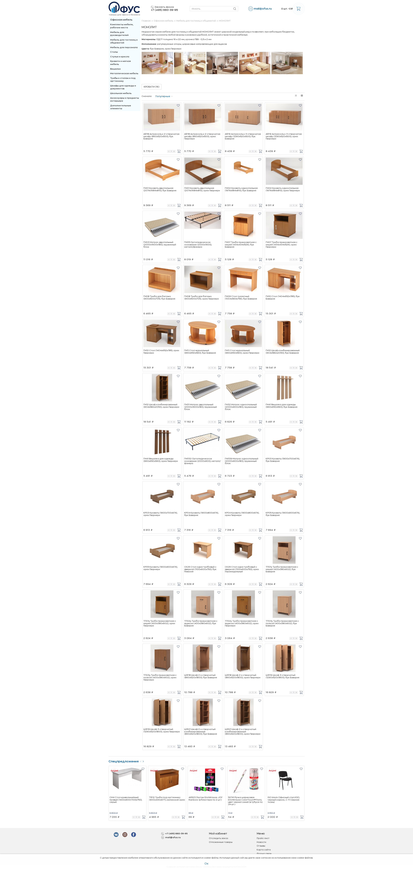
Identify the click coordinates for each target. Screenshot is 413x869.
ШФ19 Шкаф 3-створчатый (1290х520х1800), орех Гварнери (161, 730)
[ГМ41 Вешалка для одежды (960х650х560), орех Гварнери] (162, 442)
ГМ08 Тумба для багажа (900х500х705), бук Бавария (159, 297)
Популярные (162, 96)
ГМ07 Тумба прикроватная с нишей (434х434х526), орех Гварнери (281, 244)
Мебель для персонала (124, 47)
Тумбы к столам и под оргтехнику (123, 79)
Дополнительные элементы (120, 107)
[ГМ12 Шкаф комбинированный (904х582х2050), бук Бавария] (284, 334)
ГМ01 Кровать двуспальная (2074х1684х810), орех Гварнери (202, 189)
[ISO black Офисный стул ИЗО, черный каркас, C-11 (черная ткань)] (285, 781)
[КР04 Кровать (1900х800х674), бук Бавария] (202, 496)
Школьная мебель (120, 93)
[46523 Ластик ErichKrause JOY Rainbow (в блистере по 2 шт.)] (206, 781)
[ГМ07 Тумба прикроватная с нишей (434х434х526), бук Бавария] (243, 226)
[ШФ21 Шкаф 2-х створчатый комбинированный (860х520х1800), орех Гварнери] (243, 713)
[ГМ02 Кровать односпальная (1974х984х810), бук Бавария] (243, 171)
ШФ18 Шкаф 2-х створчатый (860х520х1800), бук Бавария (200, 676)
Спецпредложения (124, 761)
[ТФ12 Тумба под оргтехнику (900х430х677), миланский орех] (167, 781)
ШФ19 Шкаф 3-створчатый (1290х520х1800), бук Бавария (282, 676)
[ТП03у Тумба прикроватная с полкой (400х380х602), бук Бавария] (284, 604)
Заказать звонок (164, 7)
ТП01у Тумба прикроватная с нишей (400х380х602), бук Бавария (282, 569)
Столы (114, 52)
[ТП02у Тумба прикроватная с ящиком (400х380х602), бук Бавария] (202, 604)
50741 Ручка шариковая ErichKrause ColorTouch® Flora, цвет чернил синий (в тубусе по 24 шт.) (245, 800)
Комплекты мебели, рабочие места (121, 26)
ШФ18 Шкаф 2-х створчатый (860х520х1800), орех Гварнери (242, 676)
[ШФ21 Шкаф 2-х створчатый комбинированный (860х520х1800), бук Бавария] (202, 713)
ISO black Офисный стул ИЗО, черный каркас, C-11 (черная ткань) (284, 799)
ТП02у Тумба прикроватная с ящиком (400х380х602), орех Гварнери (241, 623)
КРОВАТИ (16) (151, 87)
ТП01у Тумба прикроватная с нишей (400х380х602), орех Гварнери (159, 623)
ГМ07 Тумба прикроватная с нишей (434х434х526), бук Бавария (241, 244)
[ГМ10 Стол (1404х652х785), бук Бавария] (284, 280)
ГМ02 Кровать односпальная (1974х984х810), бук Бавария (241, 189)
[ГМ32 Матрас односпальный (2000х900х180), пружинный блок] (243, 388)
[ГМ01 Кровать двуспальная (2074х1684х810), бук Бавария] (162, 171)
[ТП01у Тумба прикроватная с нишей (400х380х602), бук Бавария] (284, 550)
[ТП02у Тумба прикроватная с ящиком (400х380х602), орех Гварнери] (243, 604)
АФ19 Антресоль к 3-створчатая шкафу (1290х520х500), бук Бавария (243, 136)
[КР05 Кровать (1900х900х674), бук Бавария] (284, 496)
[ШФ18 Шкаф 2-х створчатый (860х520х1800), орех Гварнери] (243, 658)
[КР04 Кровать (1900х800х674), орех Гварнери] (243, 496)
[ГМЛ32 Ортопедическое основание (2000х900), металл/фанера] (202, 442)
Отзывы (261, 846)
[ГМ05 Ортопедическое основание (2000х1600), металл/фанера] (202, 226)
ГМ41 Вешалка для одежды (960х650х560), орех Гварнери (160, 460)
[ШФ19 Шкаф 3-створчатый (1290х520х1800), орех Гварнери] (162, 713)
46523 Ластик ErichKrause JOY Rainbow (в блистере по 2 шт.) (205, 798)
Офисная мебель (121, 20)
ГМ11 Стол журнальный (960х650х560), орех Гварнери (242, 351)
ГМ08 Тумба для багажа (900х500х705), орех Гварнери (201, 297)
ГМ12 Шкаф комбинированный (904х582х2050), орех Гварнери (161, 405)
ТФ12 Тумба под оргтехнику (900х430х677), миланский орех (167, 798)
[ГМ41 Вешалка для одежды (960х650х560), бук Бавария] (284, 388)
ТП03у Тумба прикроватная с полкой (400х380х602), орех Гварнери (159, 677)
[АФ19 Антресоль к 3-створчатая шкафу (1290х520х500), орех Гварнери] (284, 117)
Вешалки (115, 69)
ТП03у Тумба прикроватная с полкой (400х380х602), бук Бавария (282, 623)
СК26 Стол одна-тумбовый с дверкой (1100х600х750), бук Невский (200, 569)
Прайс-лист (263, 838)
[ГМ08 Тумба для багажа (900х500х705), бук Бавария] (162, 280)
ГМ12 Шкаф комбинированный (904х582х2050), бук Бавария (283, 351)
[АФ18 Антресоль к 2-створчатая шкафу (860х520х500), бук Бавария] (162, 117)
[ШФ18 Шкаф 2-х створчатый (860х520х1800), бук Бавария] (202, 658)
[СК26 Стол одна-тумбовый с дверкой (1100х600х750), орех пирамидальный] (243, 550)
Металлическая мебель (124, 73)
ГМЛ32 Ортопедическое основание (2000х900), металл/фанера (202, 461)
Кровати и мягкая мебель (120, 62)
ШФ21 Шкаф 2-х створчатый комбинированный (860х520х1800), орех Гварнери (242, 731)
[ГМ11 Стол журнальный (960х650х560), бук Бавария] (202, 334)
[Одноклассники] (134, 834)
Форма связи (264, 854)
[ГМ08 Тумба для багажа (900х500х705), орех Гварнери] (202, 280)
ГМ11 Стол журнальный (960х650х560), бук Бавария (200, 351)
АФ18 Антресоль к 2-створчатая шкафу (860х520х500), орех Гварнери (202, 136)
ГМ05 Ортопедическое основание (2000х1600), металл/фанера (198, 244)
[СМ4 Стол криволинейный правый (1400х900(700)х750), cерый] (127, 781)
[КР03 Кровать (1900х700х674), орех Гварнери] (162, 496)
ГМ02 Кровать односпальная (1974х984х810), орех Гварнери (283, 189)
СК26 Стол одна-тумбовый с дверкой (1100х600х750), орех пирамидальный (242, 569)
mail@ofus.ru (263, 8)
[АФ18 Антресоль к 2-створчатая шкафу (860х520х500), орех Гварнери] (202, 117)
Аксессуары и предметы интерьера (124, 99)
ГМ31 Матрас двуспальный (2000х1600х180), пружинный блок (200, 406)
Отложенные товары (220, 842)
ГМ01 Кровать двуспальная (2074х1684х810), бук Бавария (159, 189)
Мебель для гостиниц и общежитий (124, 41)
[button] (178, 105)
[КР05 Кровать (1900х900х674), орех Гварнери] (162, 550)
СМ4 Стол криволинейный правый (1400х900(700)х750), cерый (126, 799)
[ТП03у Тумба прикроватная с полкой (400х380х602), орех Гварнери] (162, 658)
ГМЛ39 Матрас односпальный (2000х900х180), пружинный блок (241, 461)
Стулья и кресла (119, 57)
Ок (206, 863)
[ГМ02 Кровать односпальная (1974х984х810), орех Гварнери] (284, 171)
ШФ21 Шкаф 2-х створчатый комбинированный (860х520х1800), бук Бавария (200, 731)
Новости (261, 842)
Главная (146, 21)
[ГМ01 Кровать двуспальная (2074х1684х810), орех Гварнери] (202, 171)
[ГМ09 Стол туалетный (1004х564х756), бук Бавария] (243, 280)
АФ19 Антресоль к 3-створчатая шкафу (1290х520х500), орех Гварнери (284, 136)
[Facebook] (117, 834)
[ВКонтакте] (125, 834)
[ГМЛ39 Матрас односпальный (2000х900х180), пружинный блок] (243, 442)
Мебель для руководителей (119, 33)
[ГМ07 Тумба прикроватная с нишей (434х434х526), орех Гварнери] (284, 226)
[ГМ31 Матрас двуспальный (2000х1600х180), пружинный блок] (202, 388)
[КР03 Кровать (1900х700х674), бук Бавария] (284, 442)
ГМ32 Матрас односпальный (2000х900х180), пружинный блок (241, 406)
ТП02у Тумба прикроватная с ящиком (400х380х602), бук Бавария (200, 623)
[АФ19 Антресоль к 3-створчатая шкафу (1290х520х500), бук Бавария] (243, 117)
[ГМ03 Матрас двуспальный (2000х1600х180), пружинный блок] (162, 226)
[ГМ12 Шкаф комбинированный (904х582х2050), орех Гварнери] (162, 388)
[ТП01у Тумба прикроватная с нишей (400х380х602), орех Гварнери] (162, 604)
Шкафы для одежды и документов (123, 87)
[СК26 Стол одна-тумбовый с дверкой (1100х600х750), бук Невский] (202, 550)
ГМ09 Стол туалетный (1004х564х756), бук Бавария (241, 297)
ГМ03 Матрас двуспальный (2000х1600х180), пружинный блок (159, 244)
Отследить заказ (218, 838)
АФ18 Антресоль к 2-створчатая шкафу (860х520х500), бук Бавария (161, 136)
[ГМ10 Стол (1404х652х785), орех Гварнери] (162, 334)
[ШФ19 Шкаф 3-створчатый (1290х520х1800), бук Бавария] (284, 658)
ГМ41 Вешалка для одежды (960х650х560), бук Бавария (281, 405)
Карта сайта (264, 850)
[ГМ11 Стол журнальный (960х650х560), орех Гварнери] (243, 334)
